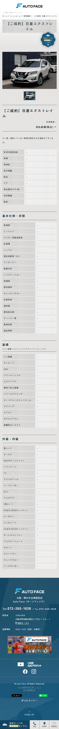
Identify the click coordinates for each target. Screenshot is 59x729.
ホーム (4, 16)
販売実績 (27, 16)
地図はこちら (23, 623)
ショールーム (15, 16)
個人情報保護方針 (29, 690)
